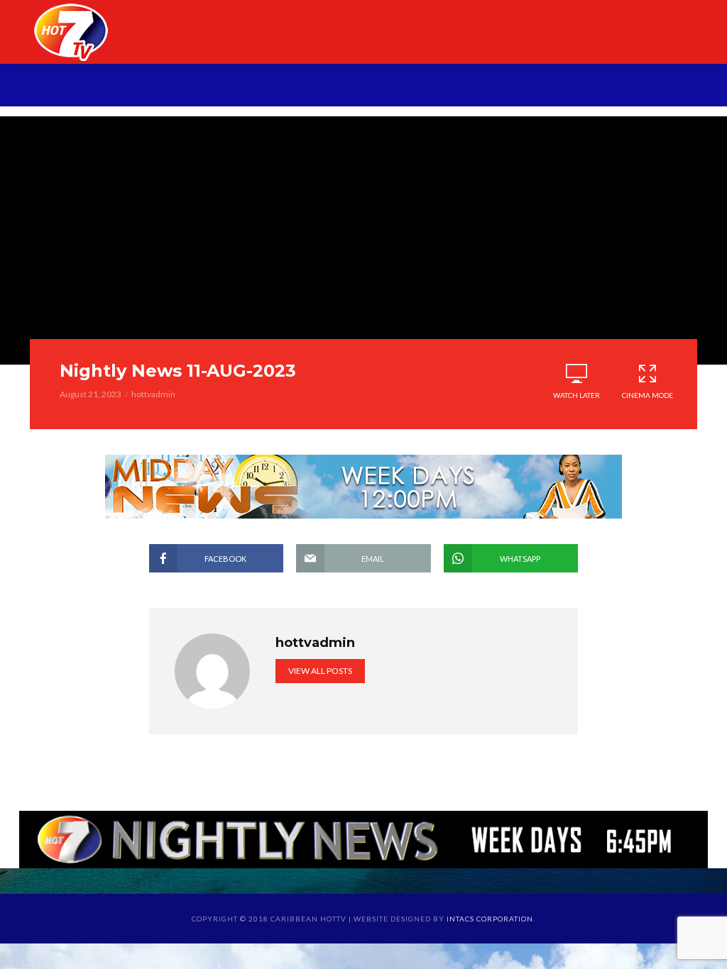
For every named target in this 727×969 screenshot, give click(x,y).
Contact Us (639, 87)
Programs (233, 87)
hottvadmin (153, 394)
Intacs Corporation (490, 918)
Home (66, 87)
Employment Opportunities (494, 87)
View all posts (320, 670)
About (117, 87)
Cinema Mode (647, 395)
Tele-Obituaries (334, 87)
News (169, 87)
